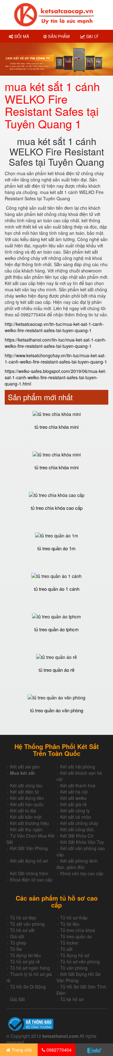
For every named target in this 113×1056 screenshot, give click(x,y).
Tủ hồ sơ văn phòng (80, 961)
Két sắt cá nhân (75, 817)
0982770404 (58, 1050)
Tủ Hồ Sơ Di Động (28, 986)
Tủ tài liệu (69, 924)
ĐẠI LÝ (92, 36)
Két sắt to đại (23, 810)
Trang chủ (21, 1050)
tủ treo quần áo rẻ (56, 669)
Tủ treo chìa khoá (77, 930)
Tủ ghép (18, 943)
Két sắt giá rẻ (73, 804)
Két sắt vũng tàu (26, 785)
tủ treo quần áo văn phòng (56, 710)
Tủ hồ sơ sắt (22, 930)
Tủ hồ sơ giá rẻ (25, 961)
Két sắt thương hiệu (29, 823)
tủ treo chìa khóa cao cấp (57, 507)
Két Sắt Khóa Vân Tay (82, 842)
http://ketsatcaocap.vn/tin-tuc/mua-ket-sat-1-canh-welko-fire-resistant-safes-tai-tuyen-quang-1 (54, 327)
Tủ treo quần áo (76, 936)
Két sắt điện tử (24, 792)
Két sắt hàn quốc (27, 804)
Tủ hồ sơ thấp (74, 917)
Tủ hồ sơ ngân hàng (30, 968)
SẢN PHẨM (58, 36)
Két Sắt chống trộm (29, 873)
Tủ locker (69, 943)
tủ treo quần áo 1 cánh (56, 588)
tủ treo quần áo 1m (56, 548)
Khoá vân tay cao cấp (81, 873)
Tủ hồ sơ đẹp (23, 917)
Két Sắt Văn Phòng (29, 848)
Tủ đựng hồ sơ (74, 955)
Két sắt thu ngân (26, 829)
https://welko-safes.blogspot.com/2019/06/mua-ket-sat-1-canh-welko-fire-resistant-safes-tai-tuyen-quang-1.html (55, 377)
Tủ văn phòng (74, 968)
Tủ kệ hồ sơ (71, 999)
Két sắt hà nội (74, 792)
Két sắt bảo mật (25, 817)
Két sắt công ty (75, 810)
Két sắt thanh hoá (77, 785)
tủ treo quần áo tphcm (56, 629)
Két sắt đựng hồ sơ (29, 861)
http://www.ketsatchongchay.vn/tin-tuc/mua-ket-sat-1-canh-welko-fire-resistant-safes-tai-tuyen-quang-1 (56, 358)
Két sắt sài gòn (25, 766)
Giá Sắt (17, 999)
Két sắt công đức (77, 829)
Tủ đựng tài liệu (25, 955)
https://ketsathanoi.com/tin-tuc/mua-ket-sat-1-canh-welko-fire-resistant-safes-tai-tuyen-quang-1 (55, 343)
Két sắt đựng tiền (27, 798)
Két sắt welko (73, 798)
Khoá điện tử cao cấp (31, 879)
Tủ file (16, 949)
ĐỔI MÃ (21, 36)
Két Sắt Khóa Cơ (76, 835)
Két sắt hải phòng (77, 766)
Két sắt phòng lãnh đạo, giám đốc (77, 864)
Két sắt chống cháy (79, 823)
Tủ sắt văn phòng (27, 924)
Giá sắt (17, 936)
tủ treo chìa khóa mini (56, 426)
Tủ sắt (66, 949)
